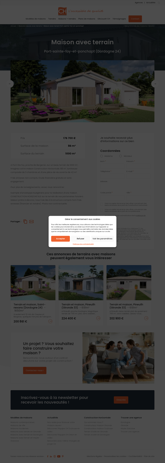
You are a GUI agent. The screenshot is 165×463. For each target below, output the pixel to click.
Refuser (80, 238)
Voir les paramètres (102, 238)
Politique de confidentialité (83, 244)
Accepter (60, 238)
